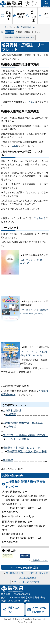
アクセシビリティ (27, 577)
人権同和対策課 (12, 410)
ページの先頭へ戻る (27, 567)
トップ (3, 27)
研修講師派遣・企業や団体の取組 (27, 451)
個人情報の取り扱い (15, 573)
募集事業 (8, 460)
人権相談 (11, 426)
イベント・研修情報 (17, 439)
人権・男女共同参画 (23, 27)
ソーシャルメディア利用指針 (28, 581)
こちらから (40, 218)
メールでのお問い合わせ (39, 609)
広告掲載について (39, 560)
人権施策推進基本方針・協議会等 (23, 423)
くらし (10, 27)
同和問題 (11, 414)
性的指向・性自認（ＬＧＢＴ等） (23, 447)
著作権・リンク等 (39, 573)
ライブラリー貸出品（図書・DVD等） (25, 435)
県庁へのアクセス (15, 609)
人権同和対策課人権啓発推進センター (19, 37)
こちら (32, 101)
